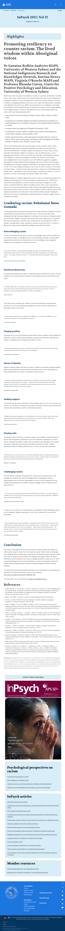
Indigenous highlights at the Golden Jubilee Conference (23, 823)
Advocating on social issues (30, 903)
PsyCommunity (28, 894)
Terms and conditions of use (9, 926)
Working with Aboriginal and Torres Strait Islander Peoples (23, 827)
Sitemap (5, 922)
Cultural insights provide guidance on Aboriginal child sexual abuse (26, 849)
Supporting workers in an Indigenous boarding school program (24, 838)
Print (59, 10)
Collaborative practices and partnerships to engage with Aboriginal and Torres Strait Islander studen (33, 806)
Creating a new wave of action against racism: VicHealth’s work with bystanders (29, 784)
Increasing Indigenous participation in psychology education (24, 845)
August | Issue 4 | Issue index (33, 677)
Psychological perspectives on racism (17, 776)
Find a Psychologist (29, 908)
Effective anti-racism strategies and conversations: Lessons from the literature (28, 787)
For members (28, 886)
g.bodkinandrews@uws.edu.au (37, 579)
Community (27, 900)
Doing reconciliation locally (14, 841)
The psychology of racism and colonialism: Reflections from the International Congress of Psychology (32, 853)
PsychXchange (44, 898)
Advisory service (28, 892)
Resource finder (28, 890)
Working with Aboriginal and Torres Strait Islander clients (23, 869)
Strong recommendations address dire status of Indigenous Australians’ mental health (31, 831)
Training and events (45, 893)
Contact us (42, 903)
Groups (26, 888)
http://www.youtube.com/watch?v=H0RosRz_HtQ (19, 575)
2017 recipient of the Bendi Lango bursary (19, 811)
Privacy (4, 924)
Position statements (29, 906)
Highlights (15, 36)
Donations (27, 910)
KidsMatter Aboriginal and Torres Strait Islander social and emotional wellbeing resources (32, 834)
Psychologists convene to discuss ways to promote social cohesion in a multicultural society (32, 820)
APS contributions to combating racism (18, 780)
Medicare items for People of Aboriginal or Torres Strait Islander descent (27, 872)
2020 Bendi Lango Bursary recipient (17, 802)
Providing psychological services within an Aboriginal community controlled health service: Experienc (32, 815)
